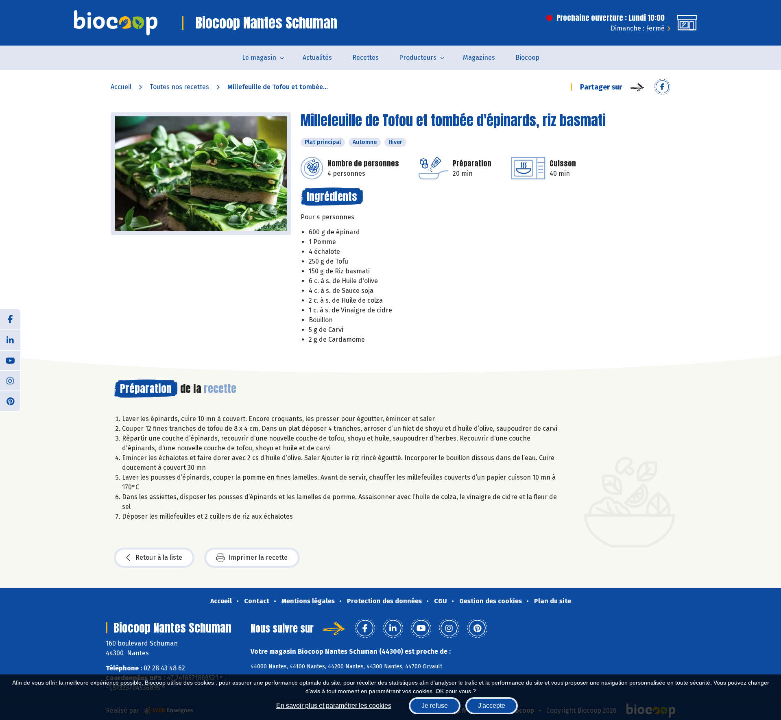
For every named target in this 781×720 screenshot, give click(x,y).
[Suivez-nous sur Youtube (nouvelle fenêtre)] (10, 360)
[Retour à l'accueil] (115, 22)
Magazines (479, 57)
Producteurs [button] (417, 57)
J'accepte (491, 705)
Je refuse (434, 705)
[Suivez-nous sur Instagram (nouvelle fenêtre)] (10, 380)
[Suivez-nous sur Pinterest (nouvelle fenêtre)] (10, 401)
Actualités (317, 57)
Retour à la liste (158, 557)
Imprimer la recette (258, 557)
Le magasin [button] (259, 57)
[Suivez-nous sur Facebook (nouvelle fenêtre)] (10, 319)
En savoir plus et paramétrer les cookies (333, 705)
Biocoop (527, 57)
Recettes (365, 57)
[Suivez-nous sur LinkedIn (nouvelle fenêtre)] (10, 339)
